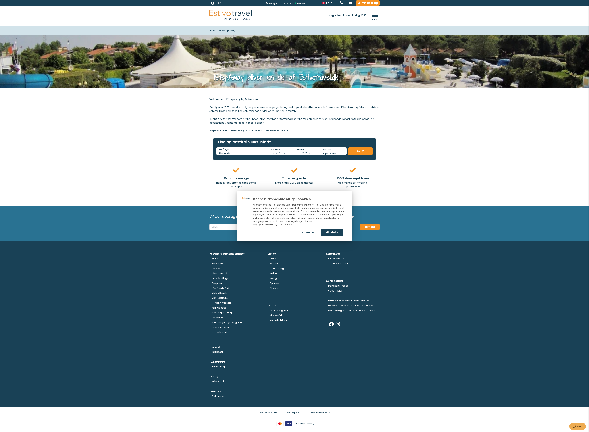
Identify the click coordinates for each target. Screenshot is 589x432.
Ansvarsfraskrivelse (320, 412)
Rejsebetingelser (279, 310)
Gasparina (217, 283)
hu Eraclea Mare (220, 327)
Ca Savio (216, 268)
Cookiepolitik (293, 412)
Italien (273, 258)
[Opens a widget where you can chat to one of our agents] (577, 426)
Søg (359, 151)
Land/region (224, 149)
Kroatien (274, 263)
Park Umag (218, 396)
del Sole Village (220, 278)
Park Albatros (219, 307)
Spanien (274, 283)
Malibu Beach (219, 293)
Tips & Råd (276, 315)
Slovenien (275, 288)
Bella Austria (218, 381)
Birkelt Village (219, 366)
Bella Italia (217, 263)
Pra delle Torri (219, 332)
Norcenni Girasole (221, 302)
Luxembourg (277, 268)
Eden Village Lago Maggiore (227, 322)
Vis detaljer (307, 232)
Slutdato (300, 149)
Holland (274, 273)
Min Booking (370, 3)
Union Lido (217, 317)
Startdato (275, 149)
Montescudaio (220, 297)
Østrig (273, 278)
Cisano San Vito (220, 273)
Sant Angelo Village (222, 312)
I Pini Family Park (220, 288)
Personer (327, 149)
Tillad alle (332, 232)
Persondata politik (268, 412)
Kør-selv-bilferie (279, 320)
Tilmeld (370, 227)
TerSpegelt (218, 351)
